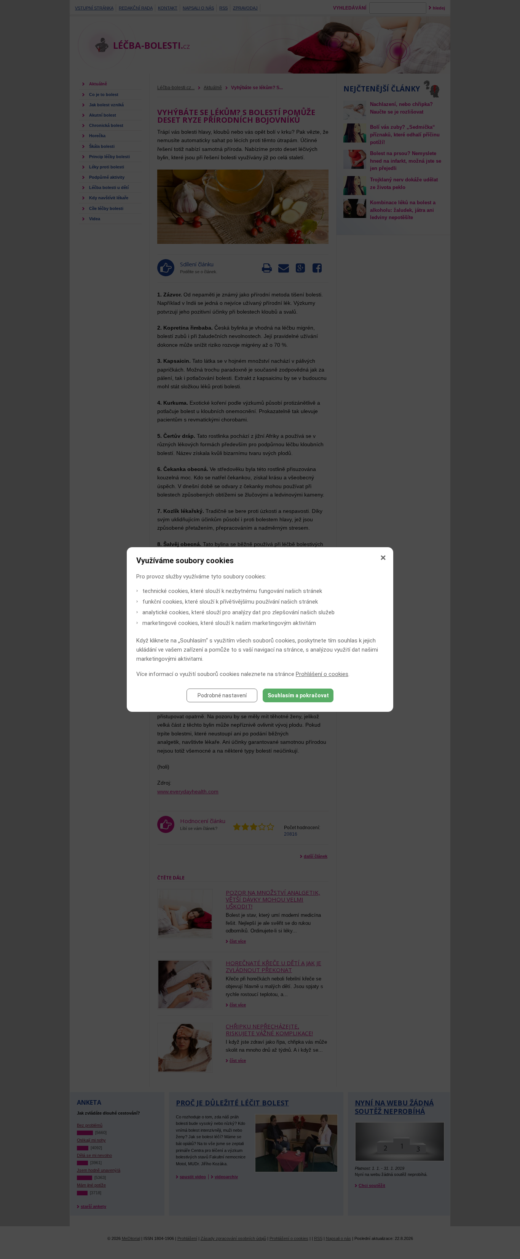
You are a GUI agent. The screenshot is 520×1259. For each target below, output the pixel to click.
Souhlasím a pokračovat (298, 695)
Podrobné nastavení (222, 695)
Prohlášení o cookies (322, 674)
